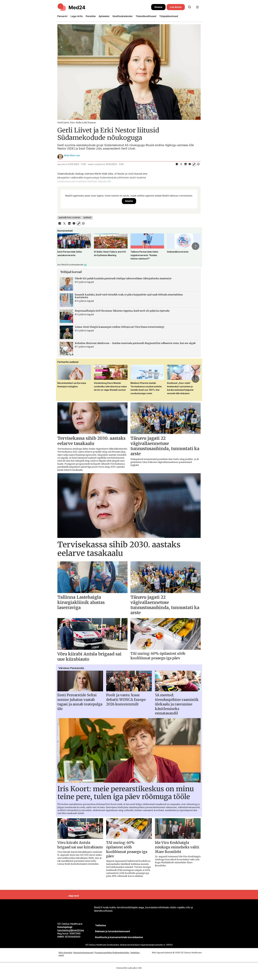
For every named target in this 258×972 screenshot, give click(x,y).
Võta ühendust (65, 952)
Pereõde (91, 16)
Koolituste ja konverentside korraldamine (119, 937)
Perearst (62, 16)
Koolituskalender (123, 16)
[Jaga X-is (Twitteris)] (181, 164)
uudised (87, 217)
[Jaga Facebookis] (177, 164)
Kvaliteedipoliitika (120, 952)
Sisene (158, 7)
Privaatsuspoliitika (103, 952)
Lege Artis (77, 16)
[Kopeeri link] (194, 164)
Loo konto (176, 7)
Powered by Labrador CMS (129, 968)
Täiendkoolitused (146, 16)
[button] (62, 246)
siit (85, 264)
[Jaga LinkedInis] (185, 164)
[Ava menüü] (197, 7)
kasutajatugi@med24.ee (70, 930)
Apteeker (104, 16)
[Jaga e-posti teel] (190, 164)
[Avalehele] (104, 7)
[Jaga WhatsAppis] (198, 164)
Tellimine (100, 925)
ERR (109, 181)
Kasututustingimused (83, 952)
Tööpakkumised (168, 16)
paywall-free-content (69, 217)
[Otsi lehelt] (189, 7)
